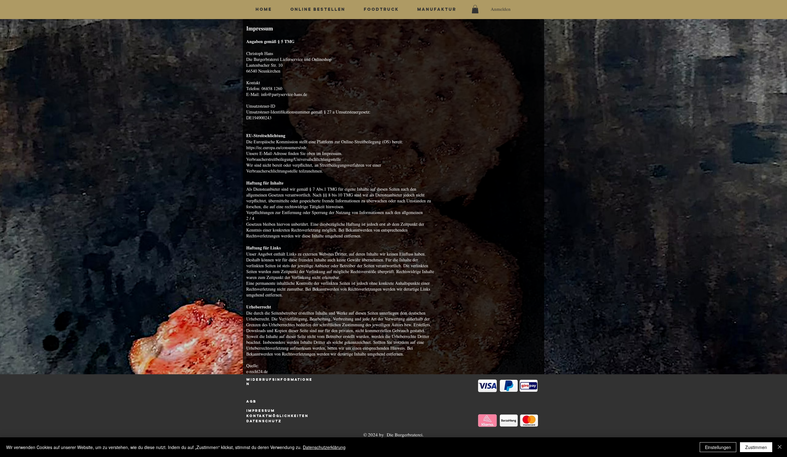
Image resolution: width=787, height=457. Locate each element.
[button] (475, 9)
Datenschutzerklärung (324, 447)
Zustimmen (756, 447)
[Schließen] (779, 447)
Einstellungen (718, 447)
